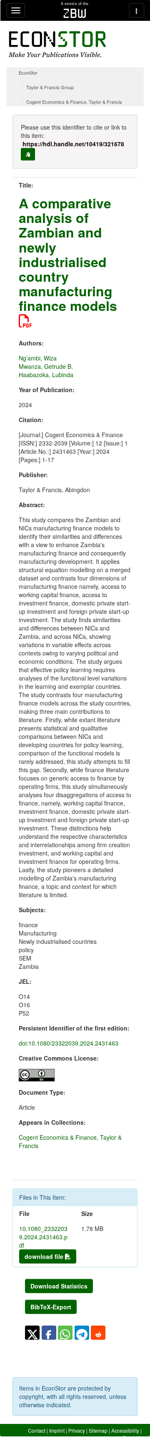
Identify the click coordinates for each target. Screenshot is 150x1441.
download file (45, 1256)
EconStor (28, 72)
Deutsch (132, 1437)
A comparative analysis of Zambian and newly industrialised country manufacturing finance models (68, 254)
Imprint (57, 1430)
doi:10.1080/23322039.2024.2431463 (68, 1043)
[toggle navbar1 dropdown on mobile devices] (16, 10)
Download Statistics (59, 1286)
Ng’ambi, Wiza (38, 358)
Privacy (76, 1430)
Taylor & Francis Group (50, 87)
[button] (32, 1333)
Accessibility (125, 1430)
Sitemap (98, 1430)
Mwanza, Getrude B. (46, 366)
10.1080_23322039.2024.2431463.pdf (43, 1236)
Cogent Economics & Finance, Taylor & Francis (74, 101)
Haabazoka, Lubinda (46, 374)
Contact (36, 1430)
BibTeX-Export (50, 1307)
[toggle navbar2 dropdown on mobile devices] (136, 10)
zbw (75, 13)
